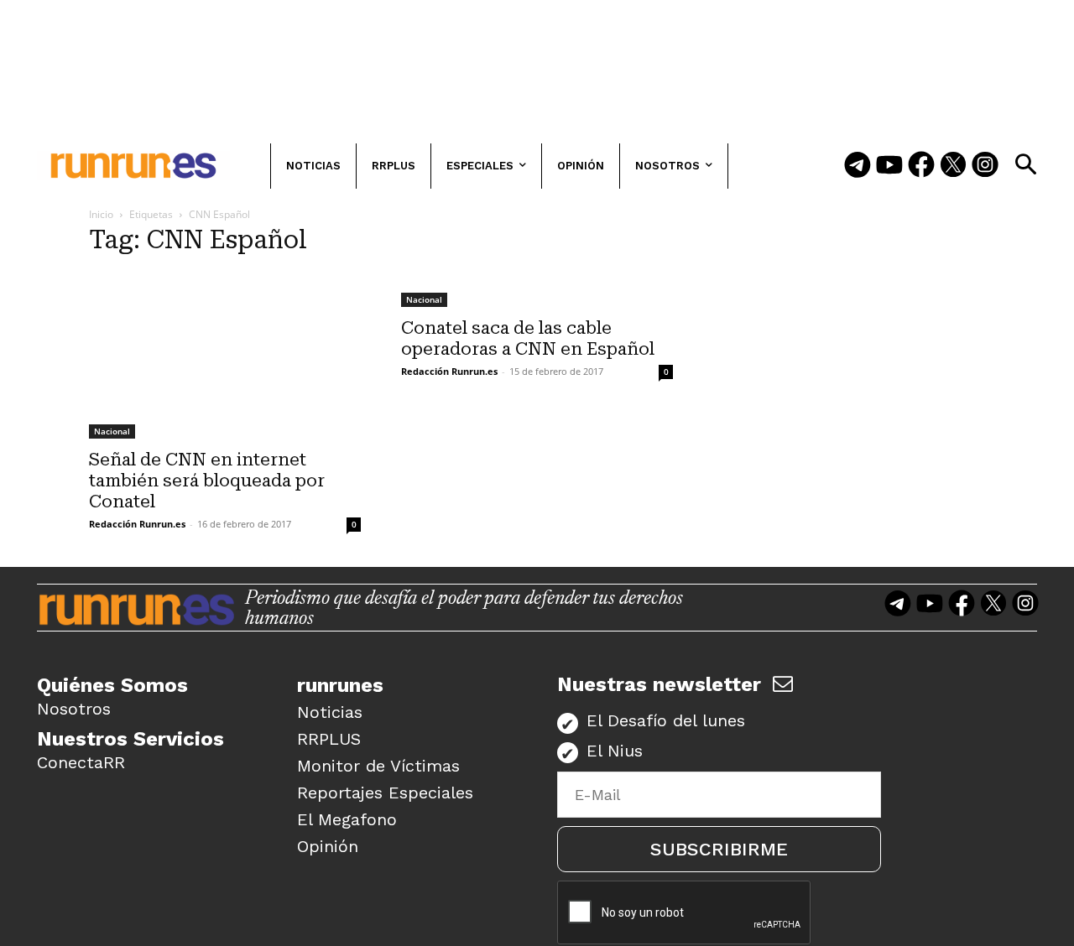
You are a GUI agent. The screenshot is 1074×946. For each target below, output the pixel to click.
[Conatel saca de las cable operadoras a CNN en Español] (537, 289)
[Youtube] (889, 166)
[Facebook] (921, 166)
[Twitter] (953, 166)
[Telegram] (857, 166)
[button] (1025, 164)
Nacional (112, 431)
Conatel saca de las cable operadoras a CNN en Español (527, 338)
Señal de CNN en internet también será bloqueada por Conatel (207, 481)
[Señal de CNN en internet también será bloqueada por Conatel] (225, 355)
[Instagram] (985, 166)
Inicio (101, 214)
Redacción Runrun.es (137, 523)
